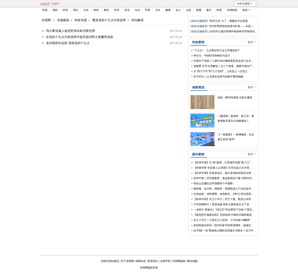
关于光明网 (127, 261)
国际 (55, 10)
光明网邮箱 (178, 261)
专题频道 (63, 20)
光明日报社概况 (110, 261)
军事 (147, 10)
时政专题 (81, 20)
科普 (219, 10)
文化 (86, 10)
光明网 (46, 20)
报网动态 (140, 261)
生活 (127, 10)
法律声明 (165, 261)
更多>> (246, 10)
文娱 (188, 10)
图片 (209, 10)
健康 (168, 10)
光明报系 (232, 10)
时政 (45, 10)
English (55, 3)
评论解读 (137, 20)
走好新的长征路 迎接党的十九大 (68, 43)
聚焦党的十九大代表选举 (109, 20)
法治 (137, 10)
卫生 (157, 10)
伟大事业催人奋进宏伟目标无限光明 (70, 30)
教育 (106, 10)
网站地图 (192, 261)
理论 (75, 10)
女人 (178, 10)
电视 (198, 10)
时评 (65, 10)
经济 (116, 10)
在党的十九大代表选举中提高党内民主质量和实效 (79, 37)
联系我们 (153, 261)
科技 (96, 10)
